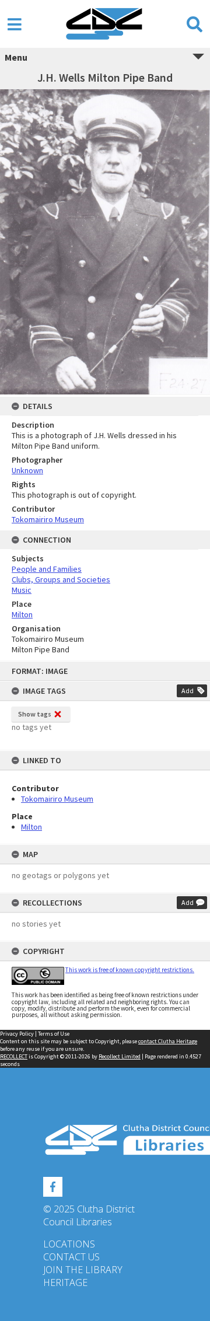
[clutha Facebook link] (52, 1185)
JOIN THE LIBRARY (83, 1269)
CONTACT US (71, 1256)
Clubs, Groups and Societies (61, 579)
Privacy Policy (17, 1033)
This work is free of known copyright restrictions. (129, 970)
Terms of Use (53, 1033)
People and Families (47, 569)
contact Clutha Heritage (167, 1041)
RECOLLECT (13, 1056)
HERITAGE (65, 1282)
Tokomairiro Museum (57, 799)
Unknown (27, 470)
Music (22, 590)
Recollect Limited (120, 1056)
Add (187, 690)
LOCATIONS (69, 1244)
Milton (31, 827)
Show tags (34, 714)
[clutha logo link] (105, 1139)
